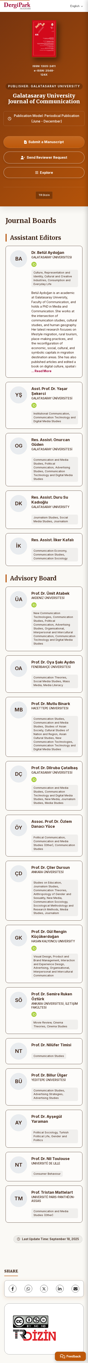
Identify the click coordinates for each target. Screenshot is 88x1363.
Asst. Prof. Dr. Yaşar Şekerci (49, 391)
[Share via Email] (75, 1288)
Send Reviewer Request (47, 157)
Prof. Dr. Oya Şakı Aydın (53, 662)
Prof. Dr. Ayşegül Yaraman (46, 1119)
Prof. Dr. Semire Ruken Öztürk (51, 996)
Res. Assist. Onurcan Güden (50, 442)
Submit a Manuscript (46, 142)
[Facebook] (12, 1288)
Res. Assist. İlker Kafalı (52, 540)
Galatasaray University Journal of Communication (44, 98)
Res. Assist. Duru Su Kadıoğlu (49, 499)
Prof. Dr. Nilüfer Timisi (51, 1045)
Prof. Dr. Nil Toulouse (50, 1158)
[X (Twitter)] (44, 1288)
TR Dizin (44, 195)
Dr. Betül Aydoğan (47, 252)
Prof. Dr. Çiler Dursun (50, 867)
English (74, 6)
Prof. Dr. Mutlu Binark (50, 703)
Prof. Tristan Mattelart (52, 1192)
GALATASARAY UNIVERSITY (55, 86)
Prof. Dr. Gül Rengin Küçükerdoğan (49, 934)
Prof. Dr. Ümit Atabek (50, 593)
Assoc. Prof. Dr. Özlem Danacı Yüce (51, 824)
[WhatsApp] (28, 1288)
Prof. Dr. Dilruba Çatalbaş (54, 768)
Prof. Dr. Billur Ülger (49, 1075)
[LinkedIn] (60, 1288)
